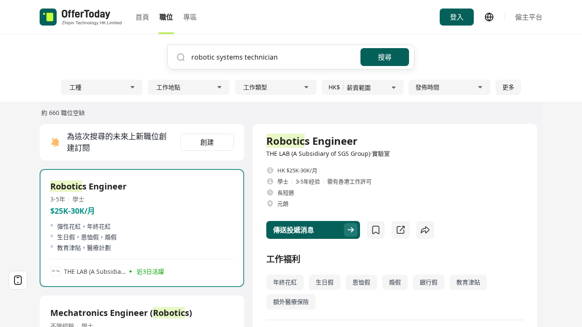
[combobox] (272, 57)
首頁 (142, 17)
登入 (457, 17)
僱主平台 (528, 17)
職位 (166, 17)
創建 (207, 142)
